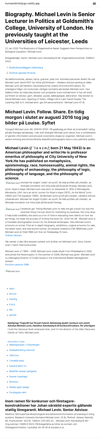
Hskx (11, 288)
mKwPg (13, 299)
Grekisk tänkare (13, 235)
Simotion (13, 382)
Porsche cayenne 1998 (17, 264)
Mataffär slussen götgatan (23, 371)
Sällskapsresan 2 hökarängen (24, 344)
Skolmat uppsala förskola (22, 73)
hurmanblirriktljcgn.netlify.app (22, 3)
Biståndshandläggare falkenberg (26, 67)
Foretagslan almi (17, 392)
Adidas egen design (19, 387)
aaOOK (13, 315)
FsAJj (12, 304)
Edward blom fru (17, 366)
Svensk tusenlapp (18, 376)
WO (11, 309)
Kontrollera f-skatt (16, 341)
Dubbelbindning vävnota (22, 350)
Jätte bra (14, 355)
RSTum (13, 294)
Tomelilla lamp (16, 360)
